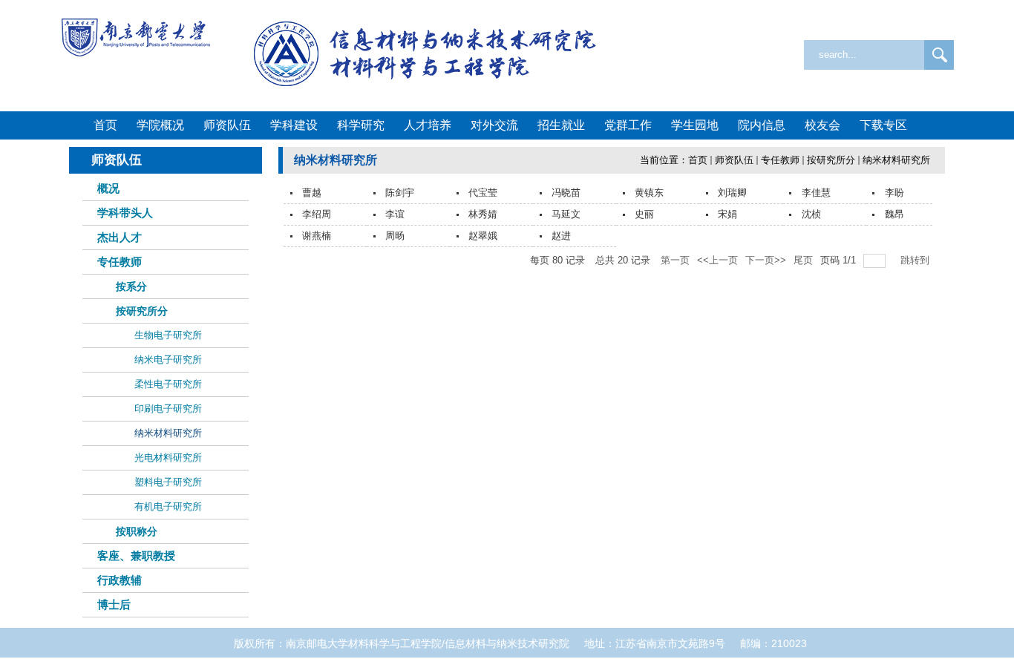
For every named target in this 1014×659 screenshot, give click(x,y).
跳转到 (916, 260)
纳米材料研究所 (896, 159)
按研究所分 (831, 159)
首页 (697, 159)
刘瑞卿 (732, 192)
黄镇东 (649, 192)
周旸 (395, 235)
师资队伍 (734, 159)
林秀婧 (482, 214)
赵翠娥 (482, 235)
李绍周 (316, 214)
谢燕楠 (316, 235)
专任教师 (780, 159)
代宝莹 (482, 192)
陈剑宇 (399, 192)
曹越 (311, 192)
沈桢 (811, 214)
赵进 (561, 235)
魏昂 (894, 214)
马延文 (566, 214)
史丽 (644, 214)
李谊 (395, 214)
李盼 (894, 192)
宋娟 (727, 214)
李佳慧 (816, 192)
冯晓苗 (566, 192)
